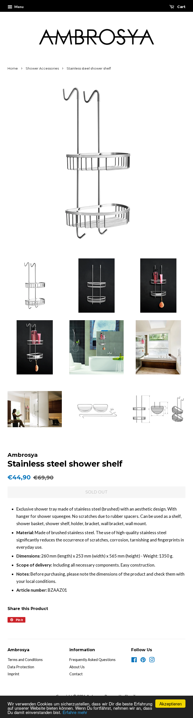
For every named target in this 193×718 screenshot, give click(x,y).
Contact (76, 674)
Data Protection (21, 667)
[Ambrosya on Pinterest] (143, 660)
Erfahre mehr (75, 712)
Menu (19, 7)
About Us (77, 667)
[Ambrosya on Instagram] (152, 660)
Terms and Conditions (25, 659)
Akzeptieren (170, 703)
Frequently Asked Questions (92, 659)
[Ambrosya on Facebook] (134, 660)
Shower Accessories (42, 68)
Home (13, 68)
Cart (180, 7)
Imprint (13, 674)
